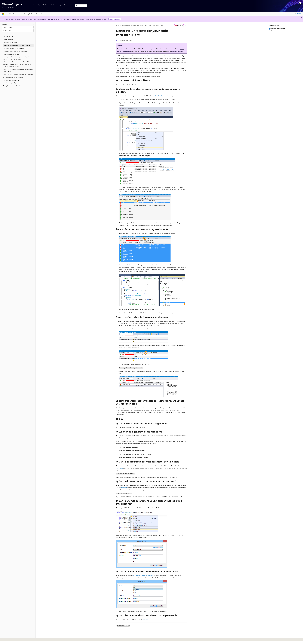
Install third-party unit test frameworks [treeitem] (14, 48)
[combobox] (18, 27)
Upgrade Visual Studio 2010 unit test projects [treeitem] (16, 51)
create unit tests (157, 96)
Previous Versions (126, 25)
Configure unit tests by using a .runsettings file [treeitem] (16, 57)
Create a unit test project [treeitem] (11, 42)
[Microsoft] (3, 14)
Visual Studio (135, 25)
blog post (145, 619)
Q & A (271, 30)
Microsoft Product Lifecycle (48, 19)
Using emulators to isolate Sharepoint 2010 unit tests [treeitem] (18, 74)
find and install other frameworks (143, 576)
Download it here (176, 51)
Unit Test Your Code (158, 25)
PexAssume (119, 468)
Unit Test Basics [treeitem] (8, 39)
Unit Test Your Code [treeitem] (9, 37)
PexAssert (124, 487)
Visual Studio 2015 (146, 25)
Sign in (299, 13)
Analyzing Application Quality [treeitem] (11, 80)
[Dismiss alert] (300, 3)
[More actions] (185, 25)
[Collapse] (33, 24)
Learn (117, 25)
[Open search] (295, 13)
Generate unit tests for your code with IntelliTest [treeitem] (17, 45)
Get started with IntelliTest (277, 28)
